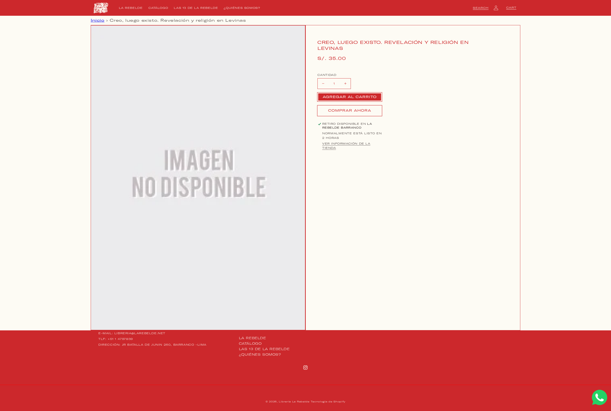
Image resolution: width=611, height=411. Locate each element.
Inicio (98, 20)
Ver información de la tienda (346, 146)
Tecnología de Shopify (328, 401)
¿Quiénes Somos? (260, 354)
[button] (480, 8)
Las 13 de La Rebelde (264, 349)
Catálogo (250, 343)
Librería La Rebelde (294, 401)
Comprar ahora (349, 110)
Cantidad (326, 74)
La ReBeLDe (252, 338)
